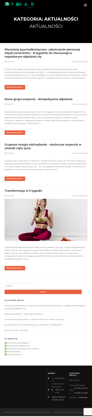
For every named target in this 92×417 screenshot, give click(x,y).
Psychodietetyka (13, 351)
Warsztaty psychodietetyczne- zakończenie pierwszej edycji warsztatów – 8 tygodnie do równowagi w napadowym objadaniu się (42, 53)
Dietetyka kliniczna (14, 354)
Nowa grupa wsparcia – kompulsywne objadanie (38, 99)
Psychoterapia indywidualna (18, 346)
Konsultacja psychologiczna (18, 343)
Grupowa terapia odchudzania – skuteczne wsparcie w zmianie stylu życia (34, 319)
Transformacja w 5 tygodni (23, 190)
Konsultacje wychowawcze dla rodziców (23, 348)
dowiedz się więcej (14, 87)
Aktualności (83, 61)
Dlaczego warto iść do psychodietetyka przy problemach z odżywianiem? (34, 325)
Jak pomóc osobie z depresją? (16, 330)
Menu (85, 5)
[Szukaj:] (18, 285)
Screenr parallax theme (61, 412)
